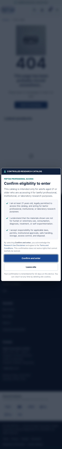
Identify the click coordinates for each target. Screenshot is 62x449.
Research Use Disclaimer (14, 245)
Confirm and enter (31, 258)
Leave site (31, 267)
